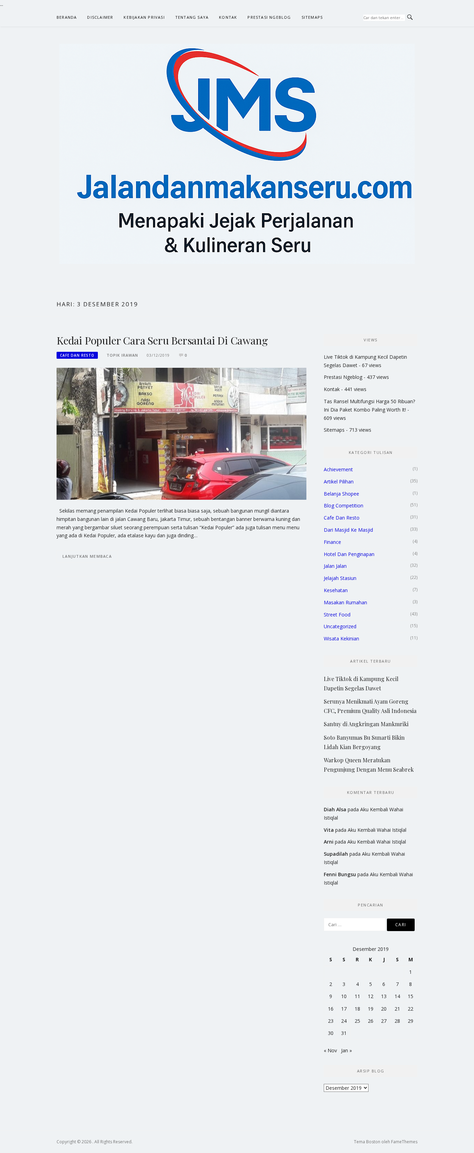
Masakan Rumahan (345, 602)
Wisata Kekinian (341, 638)
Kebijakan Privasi (144, 17)
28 (397, 1021)
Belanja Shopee (341, 493)
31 (344, 1033)
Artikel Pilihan (339, 481)
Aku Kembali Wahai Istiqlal (377, 830)
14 (397, 996)
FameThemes (404, 1142)
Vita (329, 830)
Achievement (338, 469)
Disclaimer (100, 17)
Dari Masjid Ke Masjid (348, 529)
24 (344, 1021)
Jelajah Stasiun (340, 578)
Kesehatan (336, 590)
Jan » (346, 1050)
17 (344, 1008)
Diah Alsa (335, 809)
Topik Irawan (122, 355)
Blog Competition (343, 505)
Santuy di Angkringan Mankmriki (366, 724)
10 (344, 996)
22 (410, 1008)
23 (330, 1021)
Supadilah (336, 854)
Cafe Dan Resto (77, 355)
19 (370, 1008)
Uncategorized (340, 626)
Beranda (67, 17)
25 (357, 1021)
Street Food (337, 614)
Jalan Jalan (335, 566)
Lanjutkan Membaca (87, 556)
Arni (328, 841)
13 (384, 996)
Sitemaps (312, 17)
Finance (332, 542)
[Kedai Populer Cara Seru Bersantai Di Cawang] (181, 433)
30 (330, 1033)
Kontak (228, 17)
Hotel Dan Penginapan (349, 554)
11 (357, 996)
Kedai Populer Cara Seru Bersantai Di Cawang (162, 340)
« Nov (330, 1050)
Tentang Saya (192, 17)
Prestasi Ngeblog (269, 17)
